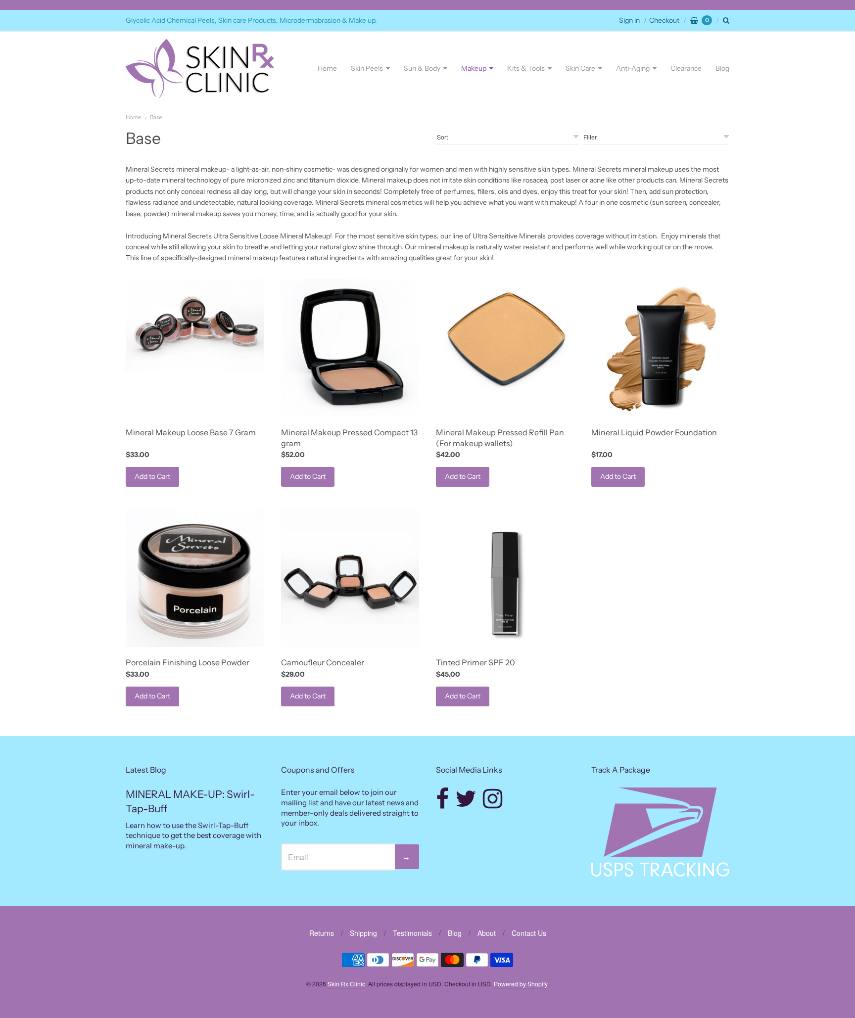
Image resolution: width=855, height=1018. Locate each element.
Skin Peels (367, 68)
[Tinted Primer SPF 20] (505, 578)
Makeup (473, 68)
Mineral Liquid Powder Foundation (654, 432)
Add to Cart (152, 476)
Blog (722, 68)
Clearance (686, 68)
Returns (321, 933)
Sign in (629, 20)
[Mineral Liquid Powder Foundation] (660, 348)
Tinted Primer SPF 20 (475, 662)
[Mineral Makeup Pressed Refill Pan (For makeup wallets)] (505, 336)
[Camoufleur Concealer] (350, 578)
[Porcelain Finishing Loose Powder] (195, 578)
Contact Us (529, 933)
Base (156, 117)
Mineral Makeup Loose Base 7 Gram (191, 432)
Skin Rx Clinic (346, 983)
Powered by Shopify (520, 983)
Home (327, 68)
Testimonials (412, 933)
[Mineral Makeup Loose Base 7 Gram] (195, 325)
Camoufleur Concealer (322, 662)
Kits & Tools (526, 68)
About (486, 933)
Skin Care (580, 68)
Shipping (363, 933)
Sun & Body (422, 68)
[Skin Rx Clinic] (200, 68)
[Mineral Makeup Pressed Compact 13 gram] (350, 348)
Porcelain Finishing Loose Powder (187, 662)
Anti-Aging (633, 68)
